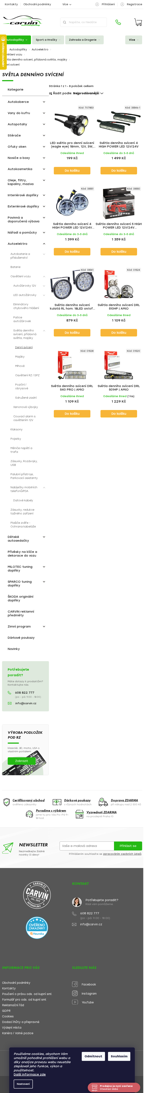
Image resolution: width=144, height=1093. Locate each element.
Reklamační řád (13, 1005)
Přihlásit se (128, 846)
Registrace (134, 4)
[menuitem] (16, 39)
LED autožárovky (24, 295)
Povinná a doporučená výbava (23, 219)
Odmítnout (93, 1056)
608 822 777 (24, 692)
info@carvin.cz (25, 703)
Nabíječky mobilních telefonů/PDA (23, 489)
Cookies (8, 1016)
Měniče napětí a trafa (21, 450)
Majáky (20, 356)
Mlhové (20, 366)
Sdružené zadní (26, 397)
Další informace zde (30, 1074)
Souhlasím (119, 1056)
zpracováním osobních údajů (122, 854)
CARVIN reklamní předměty (21, 613)
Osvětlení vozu (20, 276)
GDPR (6, 1011)
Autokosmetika (20, 169)
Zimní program (19, 626)
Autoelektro (17, 244)
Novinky (14, 649)
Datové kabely (23, 500)
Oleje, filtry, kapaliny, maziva (21, 182)
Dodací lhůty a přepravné (20, 1022)
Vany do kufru (19, 113)
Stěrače (14, 135)
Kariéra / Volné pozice (17, 1033)
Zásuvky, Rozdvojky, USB (24, 463)
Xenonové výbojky (25, 407)
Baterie (15, 267)
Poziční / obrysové (21, 386)
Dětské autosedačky (18, 538)
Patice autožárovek (22, 319)
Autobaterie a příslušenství (20, 255)
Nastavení (23, 1084)
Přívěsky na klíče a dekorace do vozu (22, 553)
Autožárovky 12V (24, 285)
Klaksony (16, 429)
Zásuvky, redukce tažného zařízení (22, 511)
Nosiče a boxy (19, 158)
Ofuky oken (17, 146)
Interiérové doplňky (23, 195)
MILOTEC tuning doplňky (20, 568)
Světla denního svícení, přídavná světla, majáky (24, 334)
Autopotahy (17, 124)
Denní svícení (24, 347)
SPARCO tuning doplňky (20, 583)
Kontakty (11, 4)
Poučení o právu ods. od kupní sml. (27, 994)
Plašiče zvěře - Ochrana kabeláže (23, 524)
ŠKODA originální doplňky (20, 598)
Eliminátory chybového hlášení (26, 306)
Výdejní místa (11, 1027)
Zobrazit (21, 761)
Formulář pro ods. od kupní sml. (24, 999)
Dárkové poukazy (21, 637)
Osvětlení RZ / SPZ (27, 375)
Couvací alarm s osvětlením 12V (24, 418)
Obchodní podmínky (37, 4)
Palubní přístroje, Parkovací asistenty (24, 476)
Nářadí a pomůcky (22, 232)
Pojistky (15, 438)
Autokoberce (18, 102)
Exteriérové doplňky (23, 206)
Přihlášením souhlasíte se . (105, 854)
